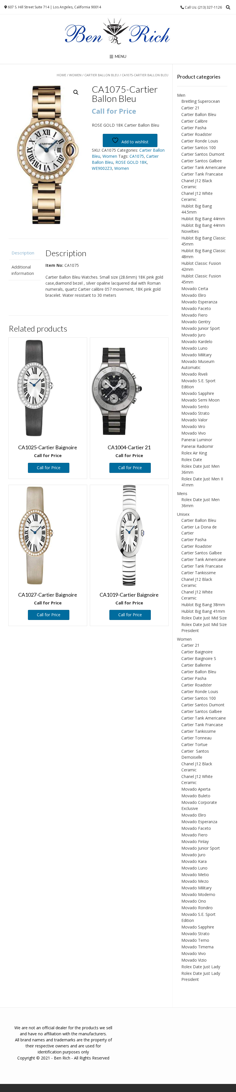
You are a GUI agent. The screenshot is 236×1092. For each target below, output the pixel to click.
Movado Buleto (195, 795)
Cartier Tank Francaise (202, 174)
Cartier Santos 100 (198, 147)
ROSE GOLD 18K (131, 162)
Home (61, 75)
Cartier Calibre (194, 121)
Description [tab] (23, 253)
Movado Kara (194, 861)
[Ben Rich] (118, 31)
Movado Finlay (195, 841)
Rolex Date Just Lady (200, 966)
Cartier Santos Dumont (202, 154)
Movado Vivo (193, 433)
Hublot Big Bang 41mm (203, 611)
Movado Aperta (195, 789)
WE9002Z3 (102, 168)
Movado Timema (197, 947)
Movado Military (196, 354)
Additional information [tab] (23, 270)
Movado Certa (194, 288)
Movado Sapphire (197, 393)
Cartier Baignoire (197, 652)
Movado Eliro (193, 295)
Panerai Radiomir (197, 446)
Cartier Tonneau (196, 738)
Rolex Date (191, 459)
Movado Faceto (196, 308)
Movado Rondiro (197, 907)
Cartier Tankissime (198, 572)
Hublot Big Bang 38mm (203, 604)
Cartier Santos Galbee (201, 160)
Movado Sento (195, 406)
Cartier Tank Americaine (203, 167)
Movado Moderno (198, 894)
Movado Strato (195, 413)
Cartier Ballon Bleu (101, 75)
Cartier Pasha (193, 127)
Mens (182, 493)
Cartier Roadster (196, 134)
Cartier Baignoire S (198, 658)
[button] (76, 92)
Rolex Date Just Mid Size (204, 618)
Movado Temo (195, 940)
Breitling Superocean (200, 101)
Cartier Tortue (194, 744)
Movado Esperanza (199, 302)
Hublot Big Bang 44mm (203, 218)
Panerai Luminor (196, 439)
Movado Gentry (195, 321)
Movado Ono (193, 901)
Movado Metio (195, 874)
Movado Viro (193, 426)
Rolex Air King (194, 453)
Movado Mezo (195, 881)
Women (75, 75)
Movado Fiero (194, 315)
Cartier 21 (190, 108)
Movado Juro (193, 335)
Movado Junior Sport (200, 328)
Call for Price (48, 467)
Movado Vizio (194, 960)
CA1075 (137, 156)
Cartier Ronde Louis (199, 141)
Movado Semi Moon (200, 400)
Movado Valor (194, 420)
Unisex (183, 514)
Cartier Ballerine (196, 665)
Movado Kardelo (196, 341)
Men (181, 95)
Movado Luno (194, 348)
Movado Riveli (194, 374)
